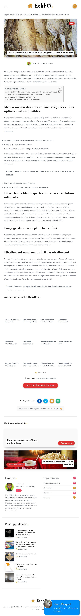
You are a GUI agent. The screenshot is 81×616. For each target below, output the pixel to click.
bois (37, 378)
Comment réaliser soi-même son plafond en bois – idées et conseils (26, 577)
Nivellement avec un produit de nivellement (23, 100)
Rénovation (19, 15)
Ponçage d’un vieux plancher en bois (21, 97)
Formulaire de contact (40, 609)
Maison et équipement (52, 483)
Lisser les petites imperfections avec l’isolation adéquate (28, 95)
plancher (53, 378)
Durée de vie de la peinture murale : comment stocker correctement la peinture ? (26, 544)
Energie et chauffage (51, 478)
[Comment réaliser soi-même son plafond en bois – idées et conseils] (9, 577)
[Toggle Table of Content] (58, 89)
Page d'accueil (9, 15)
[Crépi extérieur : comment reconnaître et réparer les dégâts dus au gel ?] (9, 533)
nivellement (44, 378)
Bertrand (19, 484)
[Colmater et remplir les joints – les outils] (9, 567)
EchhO (42, 6)
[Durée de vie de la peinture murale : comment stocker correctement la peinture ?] (9, 545)
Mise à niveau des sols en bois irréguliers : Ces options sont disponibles (34, 92)
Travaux (46, 498)
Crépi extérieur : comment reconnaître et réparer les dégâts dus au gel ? (25, 533)
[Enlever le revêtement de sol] (9, 556)
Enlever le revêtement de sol (26, 554)
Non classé (48, 488)
